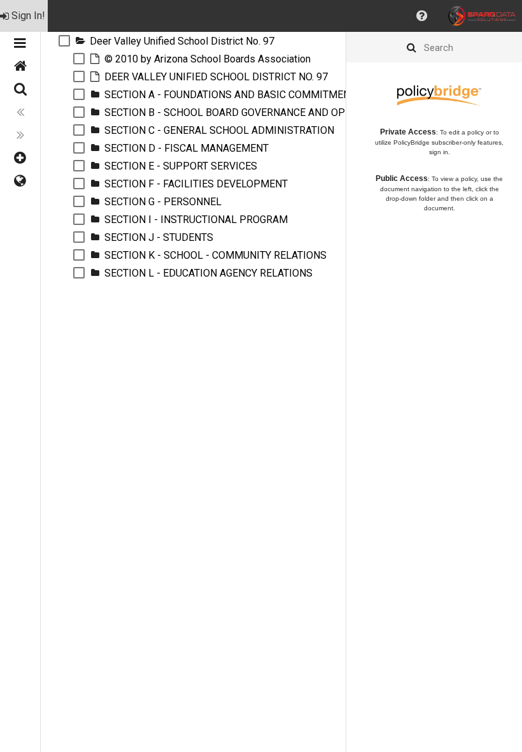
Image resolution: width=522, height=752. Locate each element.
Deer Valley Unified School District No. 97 (182, 41)
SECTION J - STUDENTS (158, 237)
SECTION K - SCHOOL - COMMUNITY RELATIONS (215, 255)
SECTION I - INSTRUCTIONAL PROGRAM (196, 219)
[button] (421, 16)
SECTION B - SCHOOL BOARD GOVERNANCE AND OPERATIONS (248, 112)
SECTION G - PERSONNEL (163, 202)
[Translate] (20, 181)
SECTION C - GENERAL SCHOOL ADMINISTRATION (219, 130)
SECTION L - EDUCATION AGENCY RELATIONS (208, 273)
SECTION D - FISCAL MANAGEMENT (186, 148)
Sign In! (28, 16)
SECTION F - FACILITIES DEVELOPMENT (196, 184)
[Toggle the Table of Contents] (20, 43)
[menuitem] (24, 16)
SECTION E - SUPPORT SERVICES (180, 166)
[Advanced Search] (20, 89)
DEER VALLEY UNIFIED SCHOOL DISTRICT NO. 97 (216, 77)
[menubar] (261, 16)
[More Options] (20, 158)
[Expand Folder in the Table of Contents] (80, 40)
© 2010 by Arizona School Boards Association (207, 59)
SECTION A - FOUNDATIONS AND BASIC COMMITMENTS (233, 95)
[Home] (20, 66)
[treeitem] (193, 41)
